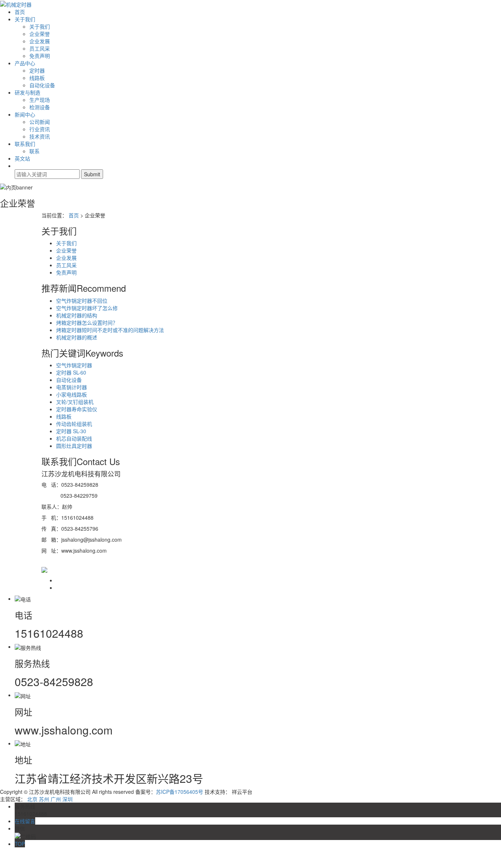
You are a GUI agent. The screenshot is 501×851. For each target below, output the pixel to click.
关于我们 (25, 19)
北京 (32, 799)
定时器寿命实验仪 (76, 409)
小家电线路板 (71, 394)
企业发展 (39, 41)
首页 (20, 11)
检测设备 (39, 107)
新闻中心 (25, 114)
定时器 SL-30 (71, 431)
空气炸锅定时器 (74, 365)
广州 (56, 799)
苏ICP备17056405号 (179, 791)
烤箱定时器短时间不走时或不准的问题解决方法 (110, 330)
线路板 (37, 77)
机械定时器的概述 (76, 337)
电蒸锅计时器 (71, 387)
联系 (34, 151)
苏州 (44, 799)
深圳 (67, 799)
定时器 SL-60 (71, 372)
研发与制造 (27, 92)
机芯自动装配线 (74, 438)
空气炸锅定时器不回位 (81, 300)
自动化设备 (42, 85)
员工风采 (39, 48)
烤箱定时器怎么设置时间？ (87, 322)
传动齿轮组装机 (74, 423)
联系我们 (25, 143)
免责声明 (39, 55)
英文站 (22, 158)
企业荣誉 (39, 33)
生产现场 (39, 99)
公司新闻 (39, 121)
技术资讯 (39, 136)
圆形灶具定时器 (74, 445)
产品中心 (25, 63)
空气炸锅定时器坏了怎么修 (87, 308)
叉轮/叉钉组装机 (75, 401)
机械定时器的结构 (76, 315)
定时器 (37, 70)
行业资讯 (39, 129)
